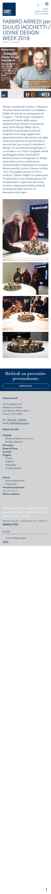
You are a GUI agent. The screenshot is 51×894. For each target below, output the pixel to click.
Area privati (11, 483)
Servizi (6, 477)
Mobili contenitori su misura (19, 438)
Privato (8, 458)
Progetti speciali (13, 468)
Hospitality (10, 464)
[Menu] (46, 4)
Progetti (7, 455)
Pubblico (9, 461)
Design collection (14, 441)
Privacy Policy (11, 521)
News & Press (41, 11)
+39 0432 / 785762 (16, 419)
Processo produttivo (13, 487)
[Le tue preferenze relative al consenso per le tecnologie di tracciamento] (46, 889)
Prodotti (7, 435)
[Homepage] (9, 9)
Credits (43, 521)
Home (45, 9)
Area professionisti (14, 480)
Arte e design (41, 14)
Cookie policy (28, 521)
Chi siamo (8, 445)
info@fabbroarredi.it (19, 423)
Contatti (7, 451)
